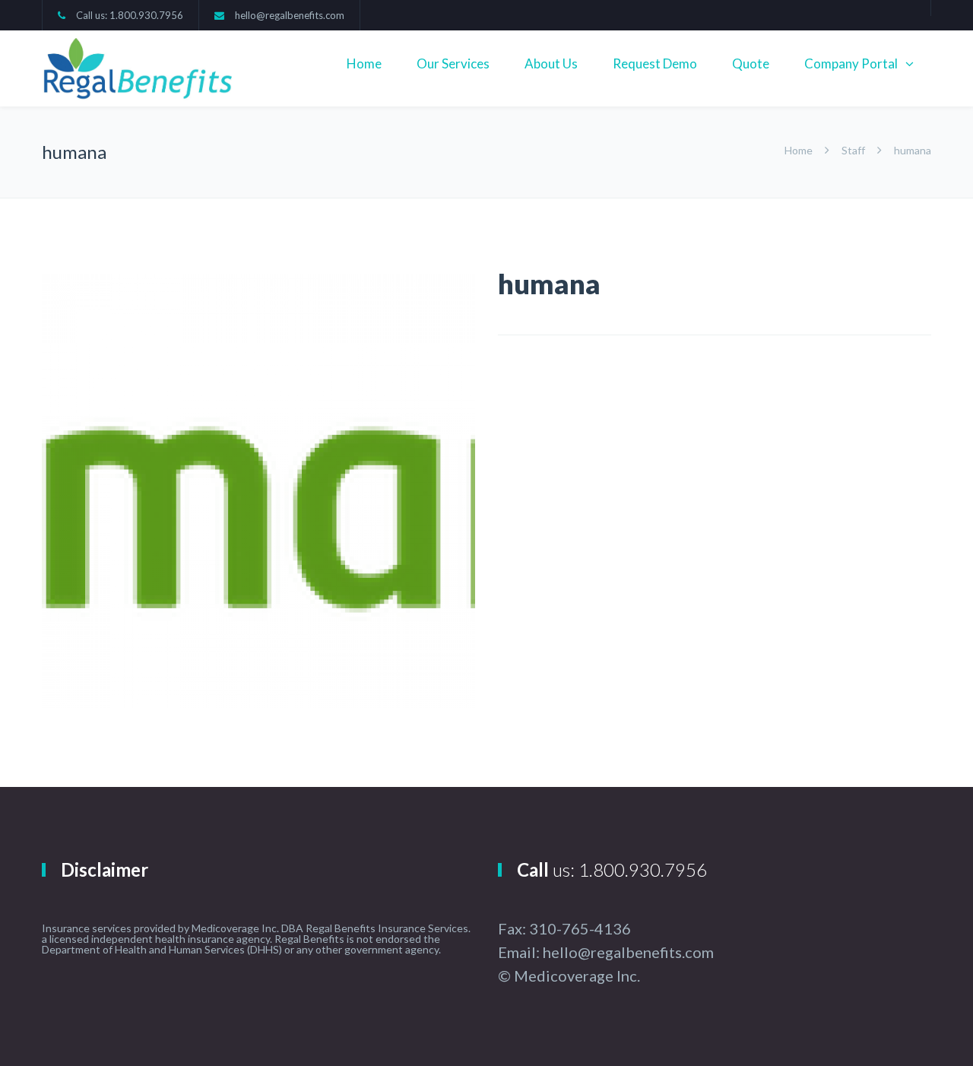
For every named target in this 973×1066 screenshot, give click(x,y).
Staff (853, 150)
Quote (750, 63)
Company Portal (851, 63)
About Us (551, 63)
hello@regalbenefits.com (289, 15)
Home (364, 63)
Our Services (453, 63)
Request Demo (655, 63)
